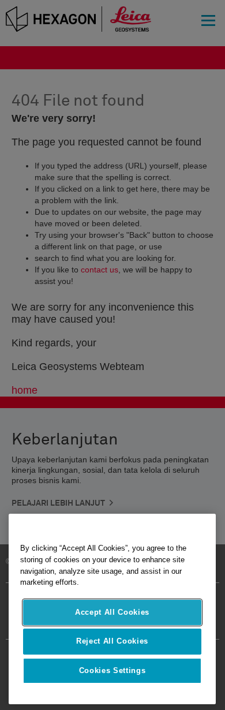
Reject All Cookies (112, 641)
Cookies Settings (112, 670)
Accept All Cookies (112, 612)
